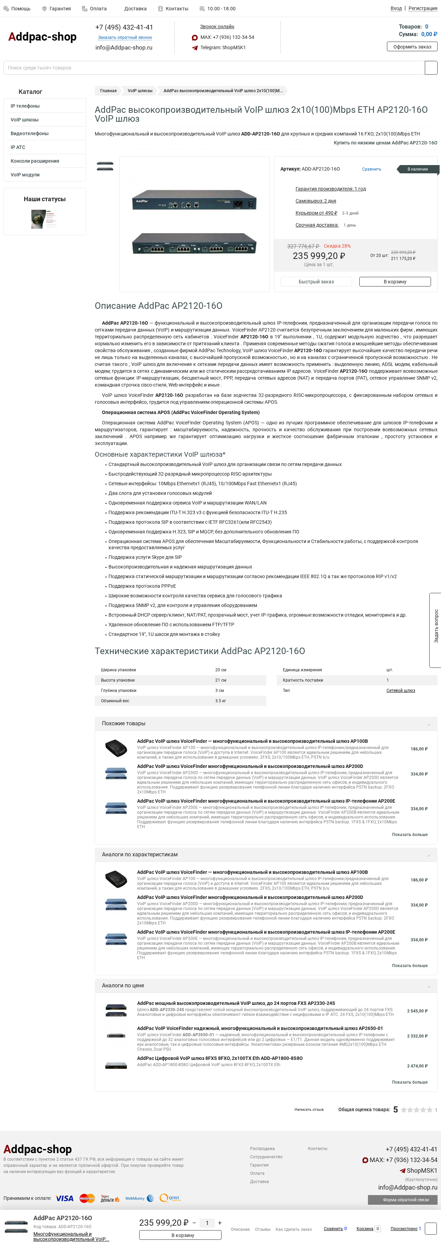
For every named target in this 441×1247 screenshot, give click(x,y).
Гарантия (60, 8)
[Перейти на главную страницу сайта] (42, 37)
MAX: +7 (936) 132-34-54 (226, 37)
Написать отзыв (309, 1109)
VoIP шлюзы (25, 119)
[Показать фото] (105, 166)
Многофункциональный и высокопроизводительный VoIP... (71, 1237)
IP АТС (18, 147)
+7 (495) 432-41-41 (123, 27)
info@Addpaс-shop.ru (407, 1187)
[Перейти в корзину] (392, 31)
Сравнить (333, 1228)
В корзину (395, 281)
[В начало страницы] (431, 1229)
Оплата (98, 8)
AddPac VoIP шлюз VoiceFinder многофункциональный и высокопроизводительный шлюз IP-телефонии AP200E (266, 801)
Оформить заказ (412, 47)
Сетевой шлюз (401, 690)
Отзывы (262, 1229)
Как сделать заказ (294, 1229)
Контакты (177, 8)
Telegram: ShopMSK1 (222, 47)
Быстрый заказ (316, 281)
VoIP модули (25, 174)
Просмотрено (404, 1228)
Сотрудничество (266, 1156)
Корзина (365, 1228)
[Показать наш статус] (44, 219)
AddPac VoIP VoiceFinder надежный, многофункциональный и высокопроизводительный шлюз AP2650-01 (260, 1028)
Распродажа (262, 1148)
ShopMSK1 (422, 1170)
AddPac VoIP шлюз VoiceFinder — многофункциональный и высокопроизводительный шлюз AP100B (252, 741)
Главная (108, 90)
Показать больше (410, 834)
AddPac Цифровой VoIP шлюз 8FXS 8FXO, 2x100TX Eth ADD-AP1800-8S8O (220, 1058)
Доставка (135, 8)
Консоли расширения (35, 161)
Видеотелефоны (30, 133)
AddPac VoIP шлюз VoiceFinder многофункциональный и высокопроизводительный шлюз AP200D (250, 766)
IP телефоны (25, 106)
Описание (240, 1229)
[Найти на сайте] (431, 68)
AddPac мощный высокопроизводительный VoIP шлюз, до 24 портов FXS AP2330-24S (236, 1003)
